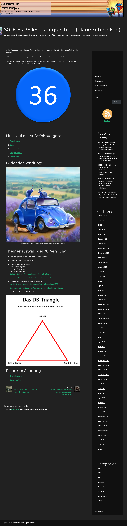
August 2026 (102, 216)
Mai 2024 (101, 337)
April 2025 (101, 286)
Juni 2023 (101, 388)
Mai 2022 (101, 449)
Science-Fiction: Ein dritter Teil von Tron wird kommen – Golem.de (33, 278)
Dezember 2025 (103, 248)
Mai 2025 (101, 281)
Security (101, 491)
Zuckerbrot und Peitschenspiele (10, 6)
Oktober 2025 (102, 258)
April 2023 (101, 398)
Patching (101, 482)
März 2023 (101, 402)
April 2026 (101, 230)
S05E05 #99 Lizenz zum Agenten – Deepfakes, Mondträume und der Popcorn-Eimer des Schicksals (106, 183)
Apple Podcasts (15, 141)
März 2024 (101, 346)
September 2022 (103, 431)
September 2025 (103, 262)
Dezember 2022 (103, 417)
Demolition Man (15, 380)
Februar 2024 (102, 351)
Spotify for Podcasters (18, 149)
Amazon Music (15, 157)
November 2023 (103, 365)
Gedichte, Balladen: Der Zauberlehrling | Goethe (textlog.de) (31, 274)
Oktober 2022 (102, 426)
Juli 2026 (101, 220)
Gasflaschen (80, 35)
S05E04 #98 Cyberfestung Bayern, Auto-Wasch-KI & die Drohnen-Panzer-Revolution (108, 194)
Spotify (12, 145)
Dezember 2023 (103, 360)
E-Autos (69, 35)
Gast (33, 35)
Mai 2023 (101, 393)
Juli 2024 (101, 328)
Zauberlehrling (100, 35)
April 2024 (101, 342)
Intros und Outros (101, 86)
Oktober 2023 (102, 370)
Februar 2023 (102, 407)
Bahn (62, 35)
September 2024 (103, 318)
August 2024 (102, 323)
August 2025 (102, 267)
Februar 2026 (102, 239)
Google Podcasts (16, 153)
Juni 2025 (101, 276)
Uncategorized (103, 496)
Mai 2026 (101, 225)
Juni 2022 (101, 445)
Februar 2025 (102, 295)
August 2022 (102, 435)
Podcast (40, 35)
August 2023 (102, 379)
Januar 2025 (102, 300)
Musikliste (98, 90)
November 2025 (103, 253)
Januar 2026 (102, 244)
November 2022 (103, 421)
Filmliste (98, 76)
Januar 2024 (102, 356)
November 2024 (103, 309)
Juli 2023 (101, 384)
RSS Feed (107, 121)
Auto (56, 35)
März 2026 (101, 234)
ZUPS (47, 35)
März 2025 (101, 290)
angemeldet (15, 409)
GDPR (100, 473)
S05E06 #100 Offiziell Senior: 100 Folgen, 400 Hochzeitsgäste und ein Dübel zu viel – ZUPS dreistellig (107, 169)
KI (99, 477)
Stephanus (23, 35)
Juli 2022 (101, 440)
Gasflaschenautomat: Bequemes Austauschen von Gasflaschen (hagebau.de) (36, 288)
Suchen (96, 97)
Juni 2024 (101, 332)
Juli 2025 (101, 272)
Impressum (99, 81)
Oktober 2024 (102, 314)
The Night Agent (16, 376)
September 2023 (103, 374)
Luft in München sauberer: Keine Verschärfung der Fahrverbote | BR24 (34, 284)
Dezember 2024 (103, 304)
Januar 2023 (102, 412)
